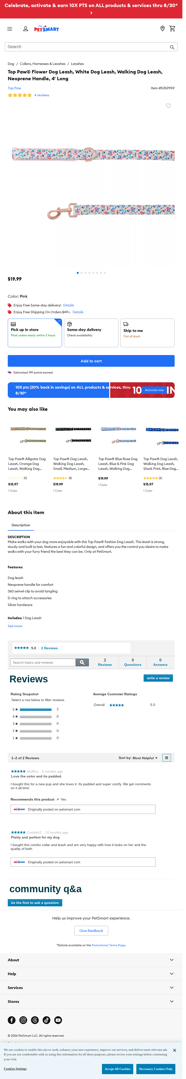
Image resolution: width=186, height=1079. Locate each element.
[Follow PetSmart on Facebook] (12, 1020)
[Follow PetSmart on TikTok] (46, 1020)
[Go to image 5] (93, 273)
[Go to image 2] (82, 273)
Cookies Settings (15, 1068)
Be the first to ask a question (35, 903)
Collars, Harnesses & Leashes (42, 64)
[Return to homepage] (46, 28)
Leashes (77, 64)
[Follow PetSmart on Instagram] (23, 1020)
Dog (11, 64)
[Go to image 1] (78, 273)
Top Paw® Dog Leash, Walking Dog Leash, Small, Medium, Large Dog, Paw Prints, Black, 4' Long (71, 464)
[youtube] (58, 1020)
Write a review (160, 679)
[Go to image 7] (101, 273)
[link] (21, 648)
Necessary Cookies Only (156, 1069)
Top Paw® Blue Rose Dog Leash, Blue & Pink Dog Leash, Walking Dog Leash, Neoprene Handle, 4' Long (118, 464)
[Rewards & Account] (26, 29)
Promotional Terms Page (108, 945)
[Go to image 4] (89, 273)
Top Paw (14, 88)
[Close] (174, 1050)
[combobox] (91, 47)
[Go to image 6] (97, 273)
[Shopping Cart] (172, 29)
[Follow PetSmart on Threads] (35, 1020)
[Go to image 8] (105, 273)
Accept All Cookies (118, 1069)
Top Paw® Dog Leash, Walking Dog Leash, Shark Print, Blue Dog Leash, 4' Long (160, 464)
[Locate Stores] (162, 29)
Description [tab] (21, 525)
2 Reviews (51, 648)
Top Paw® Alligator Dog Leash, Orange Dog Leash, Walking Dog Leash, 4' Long (27, 464)
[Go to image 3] (85, 273)
